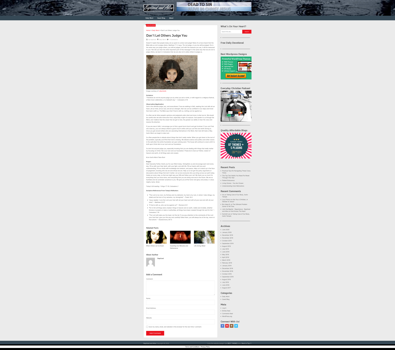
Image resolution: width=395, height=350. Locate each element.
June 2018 (225, 285)
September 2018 (228, 277)
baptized (153, 39)
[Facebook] (222, 326)
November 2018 (227, 271)
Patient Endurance (228, 180)
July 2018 (225, 282)
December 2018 (227, 268)
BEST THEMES (232, 343)
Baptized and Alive (149, 343)
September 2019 (228, 243)
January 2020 (227, 232)
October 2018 (227, 274)
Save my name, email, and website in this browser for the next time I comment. (175, 327)
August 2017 (226, 288)
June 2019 (225, 252)
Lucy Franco (226, 199)
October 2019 (227, 241)
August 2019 (226, 246)
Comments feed (227, 313)
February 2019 (227, 263)
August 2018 (226, 279)
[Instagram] (231, 326)
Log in (224, 308)
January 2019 (226, 265)
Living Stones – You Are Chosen (232, 183)
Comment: (149, 279)
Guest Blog (161, 18)
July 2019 (225, 249)
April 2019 (225, 257)
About (171, 18)
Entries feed (226, 311)
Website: (149, 318)
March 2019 (226, 260)
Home (148, 30)
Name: (148, 298)
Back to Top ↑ (247, 343)
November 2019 (227, 238)
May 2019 (225, 254)
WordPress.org (227, 316)
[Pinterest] (227, 326)
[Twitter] (236, 326)
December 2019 (227, 235)
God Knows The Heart (238, 211)
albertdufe (162, 91)
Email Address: (151, 308)
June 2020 (225, 229)
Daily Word (149, 18)
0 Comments (174, 39)
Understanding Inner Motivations (233, 186)
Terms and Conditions (192, 347)
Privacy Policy (205, 347)
